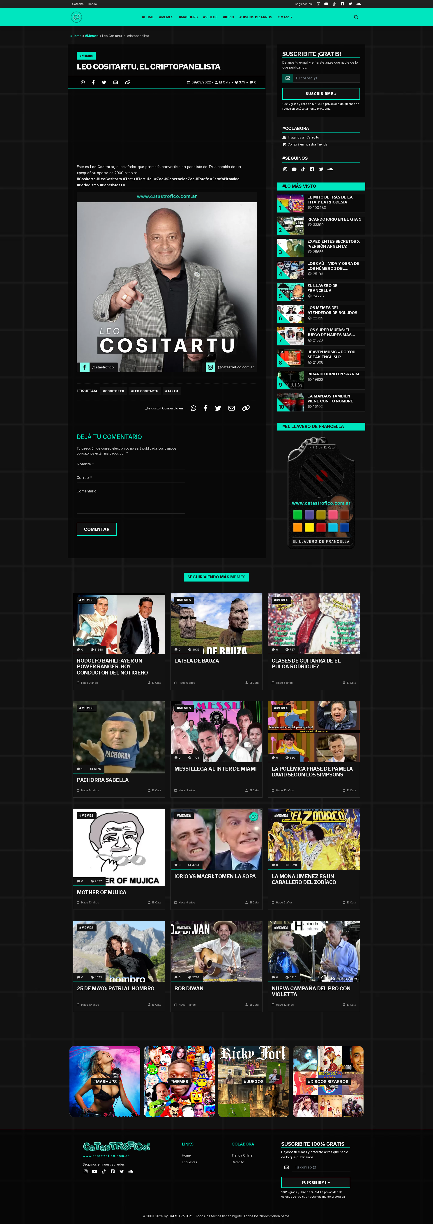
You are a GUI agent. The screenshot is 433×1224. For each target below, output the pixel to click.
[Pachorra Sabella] (119, 737)
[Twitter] (351, 4)
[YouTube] (326, 4)
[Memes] (179, 1081)
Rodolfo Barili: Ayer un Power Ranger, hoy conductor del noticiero (112, 667)
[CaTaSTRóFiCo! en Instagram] (285, 169)
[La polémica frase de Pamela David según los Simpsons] (314, 731)
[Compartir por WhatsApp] (83, 82)
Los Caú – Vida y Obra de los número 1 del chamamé (333, 268)
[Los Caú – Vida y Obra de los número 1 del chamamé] (290, 269)
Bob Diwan (189, 988)
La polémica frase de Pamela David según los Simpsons (312, 772)
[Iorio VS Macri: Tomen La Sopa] (216, 839)
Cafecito (78, 4)
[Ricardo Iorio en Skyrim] (290, 380)
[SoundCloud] (359, 4)
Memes (167, 17)
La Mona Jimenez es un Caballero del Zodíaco (304, 879)
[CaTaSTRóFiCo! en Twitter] (321, 169)
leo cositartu (145, 391)
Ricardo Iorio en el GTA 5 (334, 219)
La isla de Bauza (196, 661)
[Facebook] (343, 4)
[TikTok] (334, 4)
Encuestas (189, 1162)
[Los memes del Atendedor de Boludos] (290, 313)
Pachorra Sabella (103, 780)
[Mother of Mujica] (119, 847)
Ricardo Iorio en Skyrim (333, 374)
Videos (211, 17)
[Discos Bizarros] (328, 1081)
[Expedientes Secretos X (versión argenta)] (290, 247)
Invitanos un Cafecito (303, 137)
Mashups (189, 17)
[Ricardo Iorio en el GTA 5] (290, 225)
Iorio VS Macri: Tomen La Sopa (215, 876)
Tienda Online (242, 1155)
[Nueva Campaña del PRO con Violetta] (314, 951)
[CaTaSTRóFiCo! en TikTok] (303, 169)
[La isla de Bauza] (216, 623)
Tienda (92, 4)
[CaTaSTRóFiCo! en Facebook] (312, 169)
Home (149, 17)
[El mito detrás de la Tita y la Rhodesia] (290, 203)
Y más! (283, 17)
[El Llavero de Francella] (290, 291)
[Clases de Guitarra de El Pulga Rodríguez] (314, 623)
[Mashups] (104, 1081)
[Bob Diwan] (216, 951)
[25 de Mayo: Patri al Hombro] (119, 951)
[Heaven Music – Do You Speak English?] (290, 358)
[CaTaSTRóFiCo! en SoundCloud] (330, 169)
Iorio (229, 17)
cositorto (114, 391)
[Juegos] (253, 1081)
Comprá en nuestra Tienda (307, 144)
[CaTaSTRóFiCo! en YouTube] (294, 169)
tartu (172, 391)
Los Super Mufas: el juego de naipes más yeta (329, 335)
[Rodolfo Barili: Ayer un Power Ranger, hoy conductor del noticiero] (119, 623)
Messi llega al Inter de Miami (215, 769)
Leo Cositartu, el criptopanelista (149, 66)
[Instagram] (318, 4)
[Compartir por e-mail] (115, 82)
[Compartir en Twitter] (104, 82)
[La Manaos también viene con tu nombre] (290, 402)
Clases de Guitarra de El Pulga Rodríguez (306, 664)
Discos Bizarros (257, 17)
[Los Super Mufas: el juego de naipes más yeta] (290, 335)
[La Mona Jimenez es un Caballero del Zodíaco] (314, 839)
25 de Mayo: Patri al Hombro (115, 988)
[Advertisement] (167, 125)
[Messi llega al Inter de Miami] (216, 731)
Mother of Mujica (101, 892)
